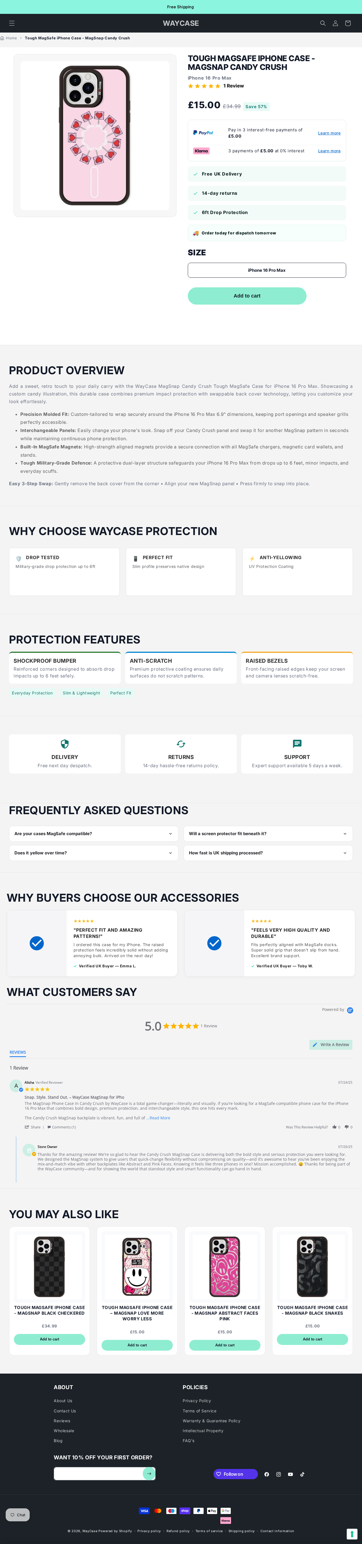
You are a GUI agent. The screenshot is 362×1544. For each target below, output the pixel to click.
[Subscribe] (149, 1473)
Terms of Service (200, 1410)
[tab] (330, 1045)
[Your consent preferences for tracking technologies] (352, 1534)
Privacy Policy (197, 1400)
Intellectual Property (203, 1430)
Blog (58, 1440)
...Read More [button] (158, 1117)
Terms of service (209, 1531)
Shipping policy (242, 1531)
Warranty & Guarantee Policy (211, 1420)
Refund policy (178, 1531)
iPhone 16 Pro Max (267, 270)
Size (197, 252)
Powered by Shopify (115, 1531)
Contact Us (65, 1410)
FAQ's (189, 1440)
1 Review (233, 86)
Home (11, 38)
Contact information (277, 1531)
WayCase (89, 1531)
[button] (12, 23)
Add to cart (49, 1339)
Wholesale (64, 1430)
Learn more (329, 133)
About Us (63, 1400)
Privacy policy (149, 1531)
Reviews (62, 1420)
